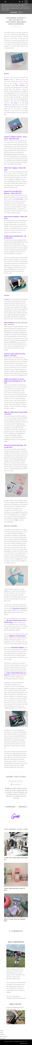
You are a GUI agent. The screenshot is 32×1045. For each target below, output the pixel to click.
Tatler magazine (20, 85)
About (1, 1032)
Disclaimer (3, 1038)
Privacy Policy (3, 1036)
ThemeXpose (15, 1041)
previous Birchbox (18, 199)
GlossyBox (21, 792)
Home (1, 1030)
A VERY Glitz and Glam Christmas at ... (16, 858)
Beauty (24, 788)
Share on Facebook (16, 781)
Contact (2, 1034)
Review (12, 796)
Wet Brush (14, 103)
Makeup (8, 796)
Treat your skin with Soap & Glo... (14, 889)
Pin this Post (17, 784)
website (16, 520)
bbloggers (19, 788)
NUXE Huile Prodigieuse (17, 647)
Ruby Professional (9, 322)
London (15, 794)
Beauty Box (8, 790)
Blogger (19, 790)
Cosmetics (15, 792)
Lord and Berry (22, 794)
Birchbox (6, 79)
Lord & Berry (15, 608)
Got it (21, 12)
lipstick (11, 794)
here (12, 269)
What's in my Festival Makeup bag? (14, 920)
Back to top (23, 1043)
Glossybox (7, 299)
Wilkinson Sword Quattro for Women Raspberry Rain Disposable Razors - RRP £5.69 (15, 381)
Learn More (13, 12)
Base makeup (12, 788)
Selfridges (17, 796)
